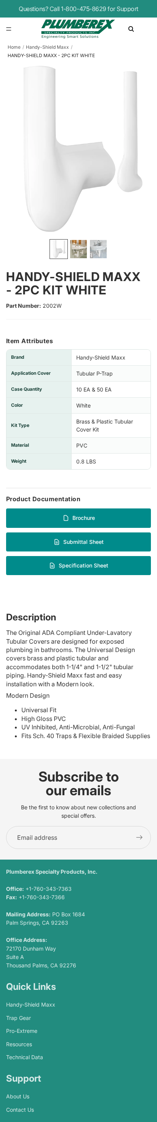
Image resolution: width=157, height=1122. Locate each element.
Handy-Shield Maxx (47, 47)
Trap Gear (18, 1018)
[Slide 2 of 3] (78, 249)
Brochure (83, 518)
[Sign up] (139, 837)
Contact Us (20, 1109)
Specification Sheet (83, 565)
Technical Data (24, 1057)
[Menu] (9, 29)
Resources (19, 1044)
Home (14, 47)
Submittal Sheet (83, 542)
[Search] (131, 29)
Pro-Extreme (21, 1031)
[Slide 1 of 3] (58, 249)
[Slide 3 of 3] (98, 249)
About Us (17, 1096)
